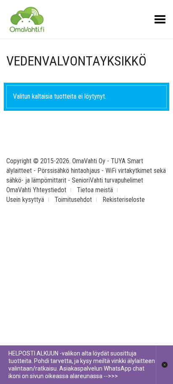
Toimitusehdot (73, 200)
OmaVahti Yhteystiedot (36, 190)
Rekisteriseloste (123, 200)
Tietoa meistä (95, 190)
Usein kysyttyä (25, 200)
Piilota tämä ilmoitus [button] (164, 364)
